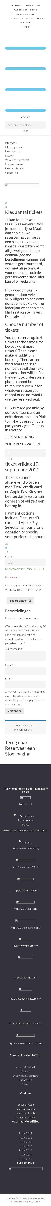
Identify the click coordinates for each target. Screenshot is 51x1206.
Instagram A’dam (25, 1108)
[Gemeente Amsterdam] (25, 1036)
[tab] (20, 600)
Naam (9, 665)
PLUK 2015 (25, 1150)
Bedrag (9, 556)
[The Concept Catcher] (25, 1014)
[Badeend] (25, 991)
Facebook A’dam (25, 1104)
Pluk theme (29, 1198)
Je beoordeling (14, 648)
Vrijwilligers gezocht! (17, 159)
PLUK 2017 (25, 1141)
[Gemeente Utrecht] (25, 882)
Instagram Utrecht (25, 1117)
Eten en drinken (14, 164)
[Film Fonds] (25, 842)
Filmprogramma (14, 147)
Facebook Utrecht (26, 1113)
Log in (37, 1201)
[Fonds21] (25, 860)
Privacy (25, 1084)
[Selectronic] (25, 921)
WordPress (28, 1201)
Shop (25, 130)
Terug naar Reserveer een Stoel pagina (20, 748)
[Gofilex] (25, 902)
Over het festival (25, 1067)
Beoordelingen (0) (20, 600)
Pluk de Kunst (13, 151)
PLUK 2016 (25, 1146)
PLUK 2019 (25, 1133)
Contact (25, 1071)
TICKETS (25, 26)
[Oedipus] (25, 965)
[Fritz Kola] (25, 798)
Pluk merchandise (15, 168)
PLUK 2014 (25, 1154)
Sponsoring (11, 172)
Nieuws (9, 155)
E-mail (9, 678)
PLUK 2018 (25, 1137)
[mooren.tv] (25, 940)
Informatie (11, 142)
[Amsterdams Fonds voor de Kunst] (25, 820)
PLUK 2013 (25, 1158)
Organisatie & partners (25, 1075)
